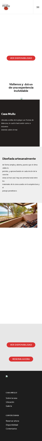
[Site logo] (6, 7)
